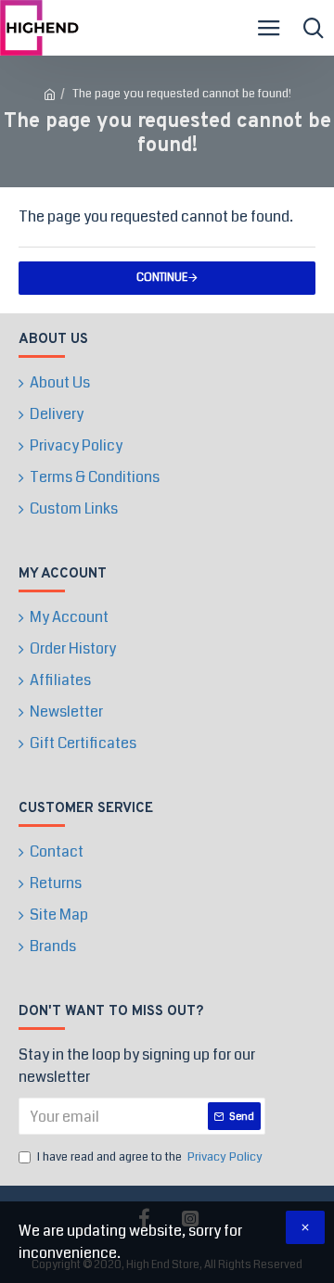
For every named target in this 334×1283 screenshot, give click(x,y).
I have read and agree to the (150, 1157)
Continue (161, 278)
